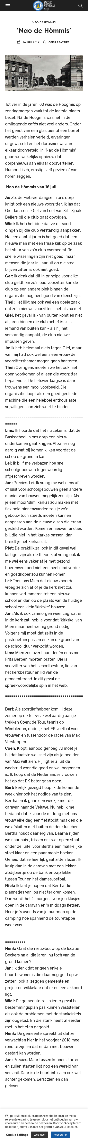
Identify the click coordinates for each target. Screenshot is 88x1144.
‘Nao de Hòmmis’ (44, 22)
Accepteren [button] (60, 1134)
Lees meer (40, 1134)
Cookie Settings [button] (17, 1134)
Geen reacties (58, 42)
